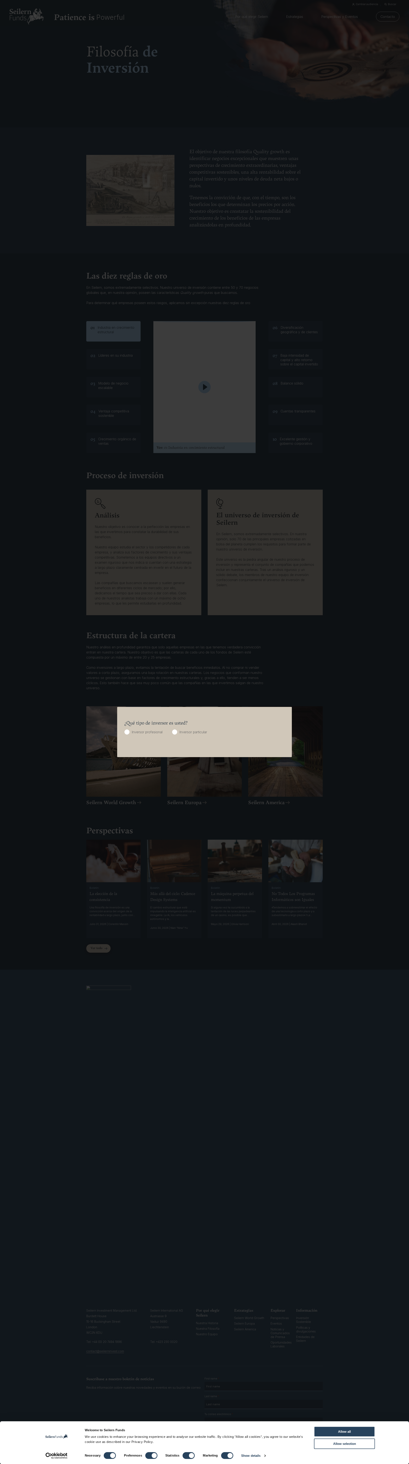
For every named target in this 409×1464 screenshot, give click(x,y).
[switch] (151, 1455)
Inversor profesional (147, 732)
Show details (251, 1455)
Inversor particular (193, 732)
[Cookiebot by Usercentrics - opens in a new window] (56, 1456)
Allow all (344, 1431)
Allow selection (344, 1443)
